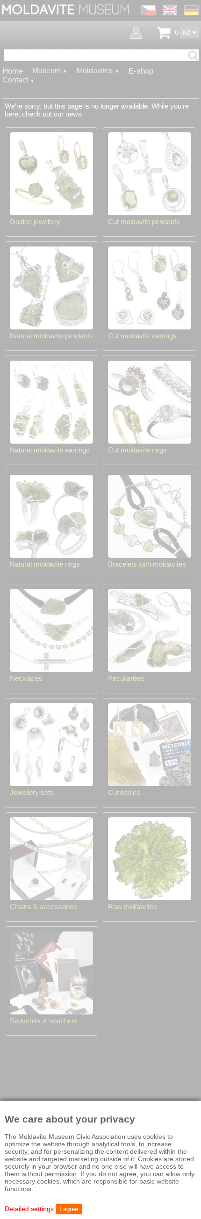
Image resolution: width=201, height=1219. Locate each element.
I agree (68, 1208)
